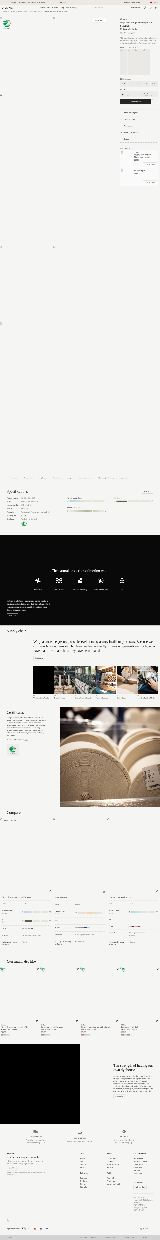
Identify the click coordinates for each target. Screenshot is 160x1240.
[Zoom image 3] (53, 170)
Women (42, 8)
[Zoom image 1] (26, 55)
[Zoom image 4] (26, 284)
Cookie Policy (129, 1237)
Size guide (127, 79)
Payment (127, 139)
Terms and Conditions (88, 1237)
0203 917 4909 (139, 1210)
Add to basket (136, 102)
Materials (110, 1167)
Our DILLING (135, 8)
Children (55, 8)
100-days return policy (132, 2)
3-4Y (123, 84)
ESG (145, 1237)
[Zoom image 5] (79, 284)
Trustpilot (62, 2)
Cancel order (138, 1167)
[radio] (123, 94)
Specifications (13, 478)
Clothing (12, 11)
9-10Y (147, 84)
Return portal (138, 1164)
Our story (110, 1161)
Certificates (57, 478)
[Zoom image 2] (79, 55)
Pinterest (83, 1184)
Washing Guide (129, 119)
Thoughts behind (113, 1164)
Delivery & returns (140, 1161)
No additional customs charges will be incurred (28, 2)
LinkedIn (83, 1187)
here (26, 740)
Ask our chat (140, 1187)
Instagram (83, 1178)
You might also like (86, 478)
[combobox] (154, 2)
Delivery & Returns (131, 132)
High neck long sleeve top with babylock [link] (55, 11)
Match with (100, 20)
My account (138, 1173)
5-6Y (131, 84)
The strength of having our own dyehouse (113, 478)
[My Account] (145, 8)
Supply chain (43, 478)
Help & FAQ (138, 1158)
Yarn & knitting (71, 8)
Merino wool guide (113, 1184)
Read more (147, 491)
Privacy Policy (110, 1237)
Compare (70, 478)
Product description (131, 113)
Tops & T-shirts (22, 11)
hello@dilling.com (140, 1208)
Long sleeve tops (35, 11)
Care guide (128, 126)
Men (48, 8)
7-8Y (139, 84)
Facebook (83, 1181)
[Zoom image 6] (53, 398)
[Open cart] (156, 8)
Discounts (137, 1170)
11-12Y (154, 84)
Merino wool (28, 478)
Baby (62, 8)
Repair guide (111, 1181)
